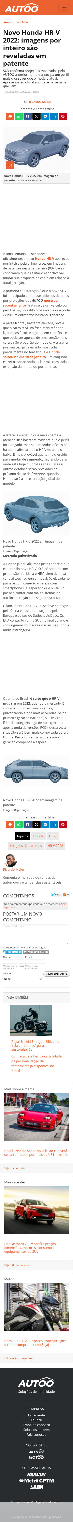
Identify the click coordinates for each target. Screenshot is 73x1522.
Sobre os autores (36, 1429)
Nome (7, 957)
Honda (38, 836)
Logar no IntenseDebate (12, 952)
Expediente (36, 1415)
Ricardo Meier (40, 102)
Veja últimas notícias (16, 1265)
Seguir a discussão (66, 894)
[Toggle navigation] (64, 8)
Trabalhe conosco (36, 1425)
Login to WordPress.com (36, 952)
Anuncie (36, 1420)
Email (28, 957)
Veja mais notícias (15, 1168)
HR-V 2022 (55, 845)
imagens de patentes (26, 845)
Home (8, 22)
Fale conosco (36, 1434)
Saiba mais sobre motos (18, 1358)
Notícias (22, 22)
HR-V (53, 836)
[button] (10, 116)
